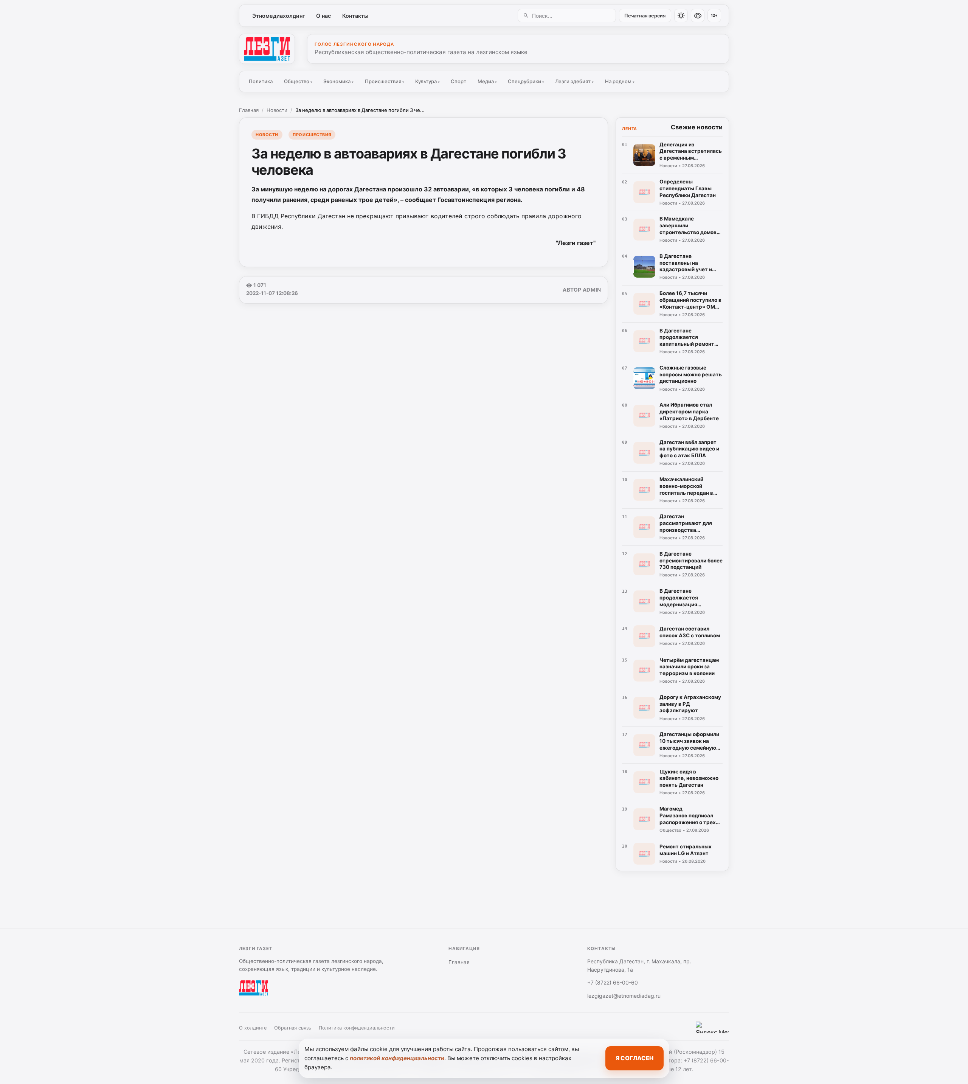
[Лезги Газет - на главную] (267, 49)
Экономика (338, 81)
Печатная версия (645, 16)
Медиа (487, 81)
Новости (277, 110)
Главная (249, 110)
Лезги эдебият (574, 81)
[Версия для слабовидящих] (697, 15)
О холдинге (253, 1028)
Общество (298, 81)
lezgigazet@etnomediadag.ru (624, 995)
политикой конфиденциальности (397, 1058)
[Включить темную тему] (681, 15)
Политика (261, 81)
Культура (427, 81)
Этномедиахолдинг (278, 15)
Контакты (355, 15)
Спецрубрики (526, 81)
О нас (323, 15)
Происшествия (384, 81)
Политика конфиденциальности (357, 1028)
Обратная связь (292, 1028)
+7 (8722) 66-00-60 (612, 982)
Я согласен (634, 1058)
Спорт (458, 81)
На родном (619, 81)
